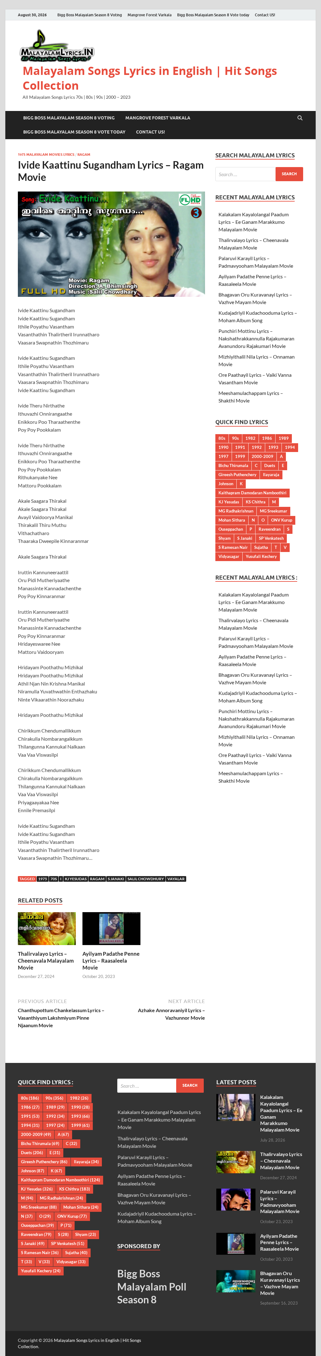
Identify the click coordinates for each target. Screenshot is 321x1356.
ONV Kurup (281, 520)
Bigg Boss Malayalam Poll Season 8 (152, 1286)
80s (221, 438)
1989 (284, 438)
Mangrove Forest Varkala (149, 15)
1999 (240, 456)
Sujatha (261, 547)
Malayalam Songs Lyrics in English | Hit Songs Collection (150, 78)
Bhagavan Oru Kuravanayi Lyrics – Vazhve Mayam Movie (280, 1283)
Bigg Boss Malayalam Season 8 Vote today (213, 15)
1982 (250, 438)
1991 (240, 447)
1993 (273, 447)
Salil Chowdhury (146, 878)
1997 (223, 456)
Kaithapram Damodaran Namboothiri (252, 492)
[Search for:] (259, 174)
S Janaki (116, 878)
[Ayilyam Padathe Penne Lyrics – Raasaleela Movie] (111, 930)
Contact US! (265, 15)
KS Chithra (256, 501)
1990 (223, 447)
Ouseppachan (230, 529)
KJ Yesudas (76, 878)
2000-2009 (262, 456)
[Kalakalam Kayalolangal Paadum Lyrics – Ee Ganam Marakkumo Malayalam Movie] (235, 1098)
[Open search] (300, 118)
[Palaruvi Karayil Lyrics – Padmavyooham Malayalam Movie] (235, 1192)
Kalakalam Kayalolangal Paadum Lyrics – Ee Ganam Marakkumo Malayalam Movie (253, 221)
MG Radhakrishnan (235, 510)
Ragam (83, 154)
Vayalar (176, 878)
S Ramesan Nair (233, 547)
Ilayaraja (271, 474)
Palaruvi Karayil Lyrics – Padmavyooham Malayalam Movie (280, 1201)
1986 (267, 438)
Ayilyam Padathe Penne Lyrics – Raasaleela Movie (110, 960)
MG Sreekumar (273, 510)
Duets (269, 465)
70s (53, 878)
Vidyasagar (228, 556)
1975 (42, 878)
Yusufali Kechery (261, 556)
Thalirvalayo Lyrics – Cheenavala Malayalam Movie (46, 960)
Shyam (224, 538)
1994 (290, 447)
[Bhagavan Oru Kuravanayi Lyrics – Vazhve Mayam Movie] (235, 1274)
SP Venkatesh (271, 538)
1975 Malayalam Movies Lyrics (46, 154)
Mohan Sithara (231, 520)
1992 (257, 447)
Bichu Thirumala (233, 465)
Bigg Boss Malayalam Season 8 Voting (89, 15)
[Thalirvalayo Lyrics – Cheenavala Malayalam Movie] (47, 930)
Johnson (225, 483)
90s (235, 438)
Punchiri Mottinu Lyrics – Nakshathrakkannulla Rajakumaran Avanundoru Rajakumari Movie (256, 338)
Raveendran (270, 529)
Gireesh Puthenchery (237, 474)
